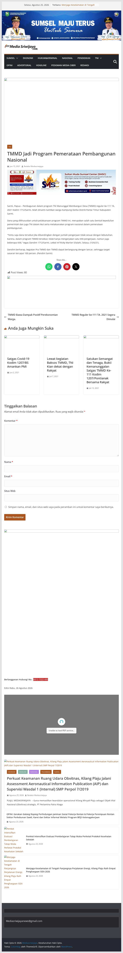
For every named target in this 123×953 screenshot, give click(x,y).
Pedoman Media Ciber (63, 65)
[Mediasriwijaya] (61, 12)
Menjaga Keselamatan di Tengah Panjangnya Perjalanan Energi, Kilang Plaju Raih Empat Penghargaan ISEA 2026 (71, 870)
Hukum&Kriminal (47, 58)
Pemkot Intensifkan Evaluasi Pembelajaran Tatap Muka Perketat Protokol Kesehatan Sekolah (68, 838)
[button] (16, 58)
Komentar (11, 420)
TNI (97, 58)
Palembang (46, 772)
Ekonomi (28, 58)
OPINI (9, 65)
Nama (8, 462)
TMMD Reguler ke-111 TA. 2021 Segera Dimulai (93, 317)
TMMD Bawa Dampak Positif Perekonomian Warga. (33, 317)
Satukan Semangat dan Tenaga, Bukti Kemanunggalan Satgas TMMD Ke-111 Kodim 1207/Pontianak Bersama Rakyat (100, 370)
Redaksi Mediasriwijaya (33, 166)
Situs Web (9, 491)
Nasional (67, 58)
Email (8, 476)
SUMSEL (11, 58)
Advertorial (24, 65)
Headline (41, 65)
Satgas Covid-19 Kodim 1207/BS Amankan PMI (18, 363)
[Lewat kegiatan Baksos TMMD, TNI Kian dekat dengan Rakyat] (61, 337)
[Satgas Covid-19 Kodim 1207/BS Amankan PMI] (21, 337)
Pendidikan (84, 58)
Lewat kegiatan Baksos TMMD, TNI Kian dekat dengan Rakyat (60, 364)
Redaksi (84, 65)
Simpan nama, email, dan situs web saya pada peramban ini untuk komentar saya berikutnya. (61, 507)
